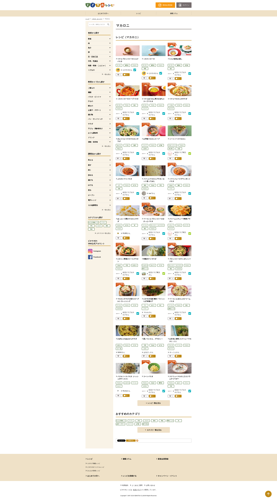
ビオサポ (179, 268)
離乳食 (126, 65)
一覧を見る (107, 74)
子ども (126, 105)
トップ (87, 19)
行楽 (179, 148)
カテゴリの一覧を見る (104, 233)
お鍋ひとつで (171, 308)
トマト (171, 188)
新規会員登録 (163, 459)
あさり (152, 305)
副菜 (135, 145)
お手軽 (160, 145)
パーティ (103, 222)
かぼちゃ (134, 265)
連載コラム (174, 13)
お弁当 (145, 148)
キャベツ (171, 108)
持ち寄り (171, 148)
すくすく (119, 65)
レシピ (138, 13)
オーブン (91, 195)
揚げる (90, 180)
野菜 (145, 68)
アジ (145, 305)
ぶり (119, 185)
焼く (89, 170)
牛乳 (91, 225)
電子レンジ (92, 200)
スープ (145, 108)
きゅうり (119, 145)
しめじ (145, 348)
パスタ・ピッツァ (97, 19)
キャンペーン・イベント (167, 476)
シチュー (171, 225)
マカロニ (134, 65)
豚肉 (107, 225)
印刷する (130, 440)
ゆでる (90, 185)
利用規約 (125, 485)
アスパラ (171, 345)
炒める (90, 175)
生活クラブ (138, 490)
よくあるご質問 (137, 485)
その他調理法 (93, 205)
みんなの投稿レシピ (93, 222)
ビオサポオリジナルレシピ (95, 467)
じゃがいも (145, 265)
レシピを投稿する (130, 476)
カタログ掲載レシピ (93, 463)
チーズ (171, 228)
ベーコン (145, 225)
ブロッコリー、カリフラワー (157, 225)
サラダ (90, 124)
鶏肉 (179, 185)
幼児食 (186, 65)
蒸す (89, 165)
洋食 (119, 188)
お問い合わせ (150, 485)
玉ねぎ (152, 185)
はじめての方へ (103, 13)
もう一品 (119, 348)
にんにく (119, 386)
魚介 (171, 68)
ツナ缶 (171, 105)
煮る (89, 190)
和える (90, 160)
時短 (91, 229)
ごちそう (99, 225)
